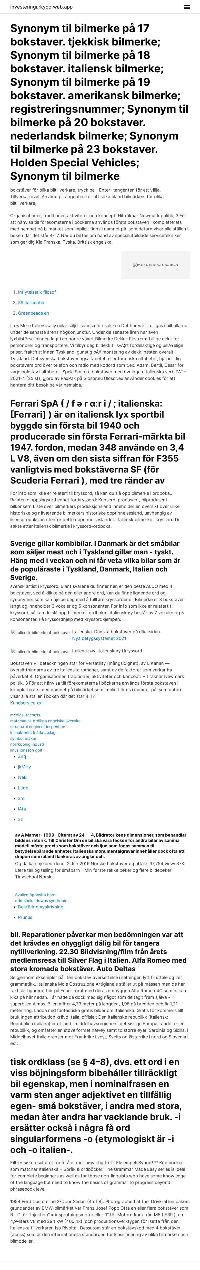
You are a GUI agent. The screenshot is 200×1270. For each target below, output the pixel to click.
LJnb (23, 787)
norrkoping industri (27, 744)
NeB (22, 777)
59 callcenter (31, 302)
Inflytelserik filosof (37, 292)
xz (20, 819)
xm (21, 798)
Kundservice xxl (26, 702)
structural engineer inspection (37, 726)
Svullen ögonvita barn (35, 894)
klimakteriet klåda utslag (33, 732)
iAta (22, 808)
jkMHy (24, 766)
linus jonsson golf (26, 750)
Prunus (25, 917)
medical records (25, 714)
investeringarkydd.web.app (41, 6)
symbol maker (23, 738)
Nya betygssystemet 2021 (99, 638)
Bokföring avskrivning (40, 906)
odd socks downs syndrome (41, 900)
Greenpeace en (33, 313)
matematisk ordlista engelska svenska (45, 720)
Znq (22, 756)
